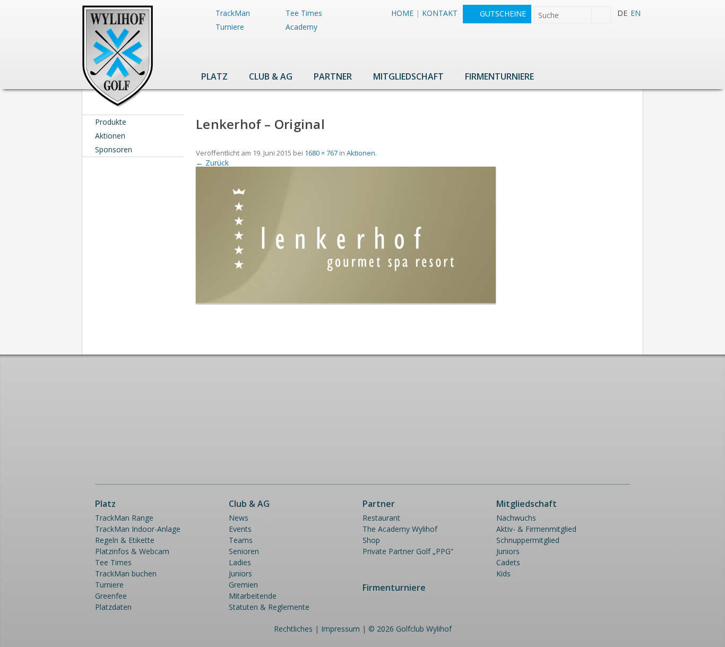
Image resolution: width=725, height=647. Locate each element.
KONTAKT (440, 13)
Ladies (240, 562)
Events (240, 529)
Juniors (240, 573)
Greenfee (111, 596)
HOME (402, 13)
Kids (503, 573)
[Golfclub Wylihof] (117, 105)
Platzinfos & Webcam (132, 551)
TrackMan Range (124, 518)
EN (636, 13)
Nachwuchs (516, 518)
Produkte (110, 122)
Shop (371, 540)
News (238, 518)
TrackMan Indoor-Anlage (137, 529)
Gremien (243, 585)
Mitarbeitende (253, 596)
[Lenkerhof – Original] (345, 301)
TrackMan (232, 13)
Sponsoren (113, 149)
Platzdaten (113, 607)
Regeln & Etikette (124, 540)
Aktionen (110, 136)
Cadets (508, 562)
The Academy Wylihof (399, 529)
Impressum (340, 629)
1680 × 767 (321, 153)
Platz (214, 76)
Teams (241, 540)
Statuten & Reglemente (269, 607)
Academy (301, 27)
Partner (333, 76)
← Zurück (212, 163)
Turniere (229, 27)
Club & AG (270, 76)
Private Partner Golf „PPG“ (407, 551)
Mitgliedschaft (408, 76)
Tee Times (304, 13)
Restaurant (381, 518)
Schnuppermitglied (527, 540)
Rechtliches (293, 629)
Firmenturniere (499, 76)
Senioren (244, 551)
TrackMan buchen (126, 573)
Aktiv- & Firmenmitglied (536, 529)
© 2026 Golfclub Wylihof (410, 629)
